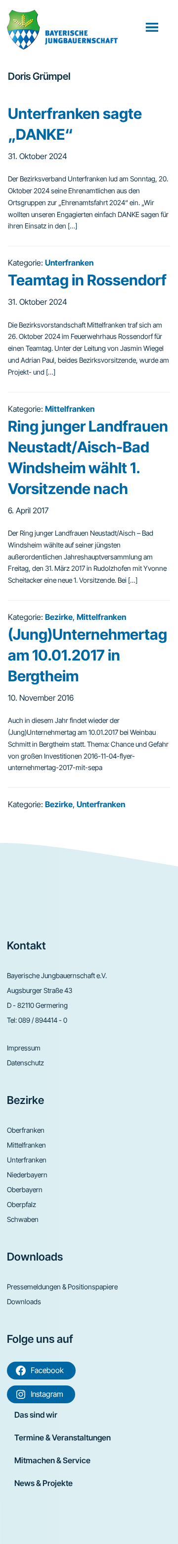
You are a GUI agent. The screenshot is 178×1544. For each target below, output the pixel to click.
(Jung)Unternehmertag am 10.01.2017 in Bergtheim (87, 655)
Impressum (24, 1048)
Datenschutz (25, 1062)
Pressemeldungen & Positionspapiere (62, 1286)
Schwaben (23, 1219)
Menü (153, 27)
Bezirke (59, 617)
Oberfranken (25, 1130)
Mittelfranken (69, 409)
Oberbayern (25, 1189)
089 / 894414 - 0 (42, 1020)
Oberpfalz (21, 1204)
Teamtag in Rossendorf (87, 280)
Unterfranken (69, 263)
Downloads (24, 1301)
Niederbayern (27, 1174)
